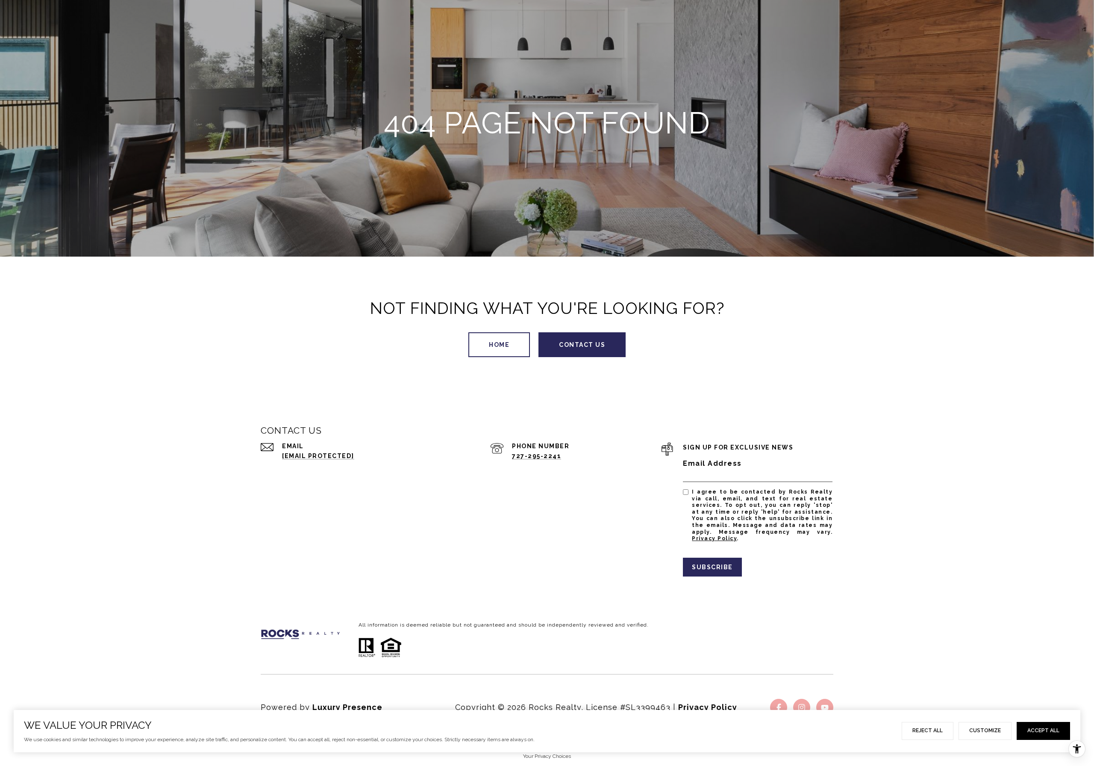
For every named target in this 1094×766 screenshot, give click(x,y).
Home (499, 344)
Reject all (927, 730)
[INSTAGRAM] (801, 707)
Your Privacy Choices (547, 756)
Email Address (712, 463)
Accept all (1043, 730)
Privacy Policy (714, 538)
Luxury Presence (347, 707)
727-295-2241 (536, 456)
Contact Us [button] (582, 344)
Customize (985, 730)
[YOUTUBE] (824, 707)
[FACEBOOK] (778, 707)
